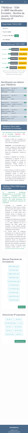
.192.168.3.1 (18, 319)
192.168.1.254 (17, 330)
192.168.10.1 (5, 49)
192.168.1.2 (9, 330)
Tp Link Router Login (14, 288)
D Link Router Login (14, 285)
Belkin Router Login (14, 266)
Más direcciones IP (20, 341)
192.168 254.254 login (10, 323)
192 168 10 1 (9, 319)
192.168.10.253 (9, 334)
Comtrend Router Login (13, 281)
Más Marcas (22, 307)
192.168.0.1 (5, 58)
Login (16, 35)
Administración (23, 49)
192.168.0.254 (17, 327)
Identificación (15, 49)
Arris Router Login (13, 270)
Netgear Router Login (14, 274)
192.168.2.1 (5, 63)
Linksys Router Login (14, 296)
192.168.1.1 (5, 54)
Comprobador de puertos (14, 432)
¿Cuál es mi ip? (14, 430)
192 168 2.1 (9, 327)
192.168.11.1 (19, 334)
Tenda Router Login (13, 277)
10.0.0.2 (4, 67)
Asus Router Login (14, 300)
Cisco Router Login (13, 292)
